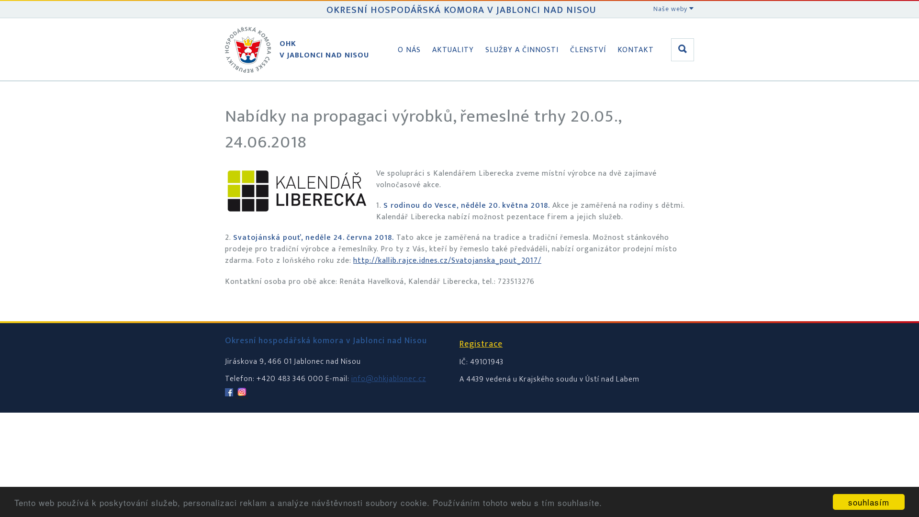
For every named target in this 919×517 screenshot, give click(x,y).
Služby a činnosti (522, 50)
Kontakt (635, 50)
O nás (409, 50)
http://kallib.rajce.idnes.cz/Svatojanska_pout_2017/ (447, 260)
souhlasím (868, 502)
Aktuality (453, 50)
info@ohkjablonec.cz (388, 378)
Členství (588, 50)
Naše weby (671, 8)
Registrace (481, 344)
